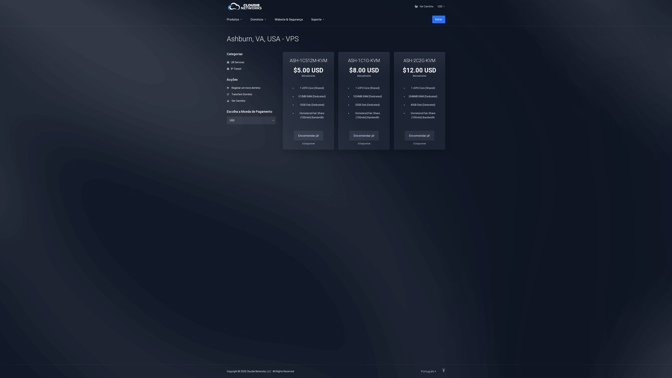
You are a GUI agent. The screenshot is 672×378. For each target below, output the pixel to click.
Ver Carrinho (237, 100)
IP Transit (235, 68)
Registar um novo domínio (245, 87)
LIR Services (237, 62)
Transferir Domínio (241, 94)
